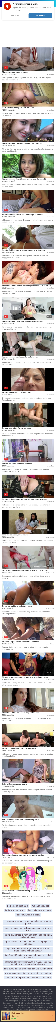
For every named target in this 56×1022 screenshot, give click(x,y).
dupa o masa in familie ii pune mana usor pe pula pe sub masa (28, 943)
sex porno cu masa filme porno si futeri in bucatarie (28, 973)
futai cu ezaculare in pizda (28, 915)
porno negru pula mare (17, 906)
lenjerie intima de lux (14, 910)
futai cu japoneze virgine (39, 910)
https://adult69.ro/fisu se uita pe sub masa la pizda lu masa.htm (28, 956)
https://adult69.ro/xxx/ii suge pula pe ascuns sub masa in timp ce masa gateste (28, 949)
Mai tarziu (15, 16)
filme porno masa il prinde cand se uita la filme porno (28, 969)
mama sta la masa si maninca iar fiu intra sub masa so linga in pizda (28, 936)
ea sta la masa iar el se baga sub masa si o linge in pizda (28, 929)
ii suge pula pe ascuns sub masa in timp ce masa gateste (28, 922)
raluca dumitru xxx (40, 906)
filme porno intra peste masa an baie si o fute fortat (28, 977)
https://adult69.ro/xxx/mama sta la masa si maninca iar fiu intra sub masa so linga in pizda (28, 963)
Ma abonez (40, 16)
